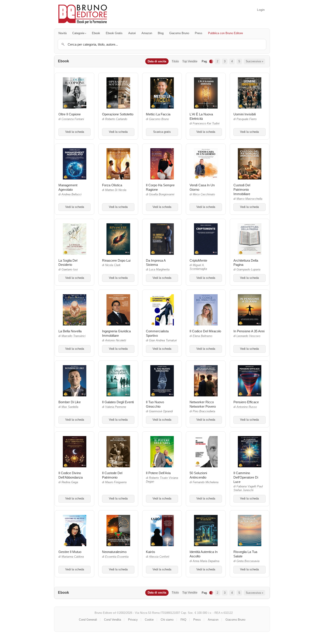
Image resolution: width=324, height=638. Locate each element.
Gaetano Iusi (69, 269)
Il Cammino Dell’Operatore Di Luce (245, 477)
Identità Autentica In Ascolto (204, 554)
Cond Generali (88, 619)
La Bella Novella (70, 331)
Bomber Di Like (69, 402)
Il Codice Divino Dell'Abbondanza (70, 475)
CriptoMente (198, 260)
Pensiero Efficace (246, 402)
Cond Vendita (112, 619)
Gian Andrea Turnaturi (163, 340)
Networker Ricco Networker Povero (203, 404)
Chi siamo (167, 619)
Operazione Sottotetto (117, 114)
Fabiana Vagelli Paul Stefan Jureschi (248, 488)
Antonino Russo (246, 407)
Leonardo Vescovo (248, 336)
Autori (132, 33)
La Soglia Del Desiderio (67, 263)
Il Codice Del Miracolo (205, 331)
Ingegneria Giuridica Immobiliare (116, 333)
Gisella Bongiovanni (161, 194)
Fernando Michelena (205, 482)
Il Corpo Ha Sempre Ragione (160, 187)
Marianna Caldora (72, 556)
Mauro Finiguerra (116, 482)
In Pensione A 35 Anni (248, 331)
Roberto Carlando (116, 119)
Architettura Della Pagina (245, 263)
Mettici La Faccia (158, 114)
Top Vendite (189, 61)
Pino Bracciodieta (204, 411)
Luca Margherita (159, 269)
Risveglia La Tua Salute (245, 554)
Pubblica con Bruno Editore (225, 33)
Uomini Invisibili (244, 114)
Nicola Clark (113, 265)
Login (261, 9)
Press (198, 33)
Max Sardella (69, 407)
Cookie (149, 619)
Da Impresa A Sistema (156, 263)
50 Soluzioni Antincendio (198, 475)
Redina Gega (69, 482)
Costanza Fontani (72, 119)
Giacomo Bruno (179, 33)
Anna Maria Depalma (206, 561)
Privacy (133, 619)
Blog (161, 33)
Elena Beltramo (202, 336)
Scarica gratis (162, 131)
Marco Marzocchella (249, 198)
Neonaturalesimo (114, 552)
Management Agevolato (67, 187)
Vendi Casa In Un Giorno (202, 187)
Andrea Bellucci (71, 194)
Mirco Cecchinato (204, 194)
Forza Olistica (112, 185)
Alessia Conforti (159, 556)
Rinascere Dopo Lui (116, 260)
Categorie (78, 33)
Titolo (175, 61)
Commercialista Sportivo (157, 333)
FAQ (183, 619)
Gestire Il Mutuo (69, 552)
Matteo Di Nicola (115, 190)
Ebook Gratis (114, 33)
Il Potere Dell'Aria (158, 473)
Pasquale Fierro (246, 119)
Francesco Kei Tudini (206, 123)
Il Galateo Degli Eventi (118, 402)
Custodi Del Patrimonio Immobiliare (241, 189)
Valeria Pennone (115, 407)
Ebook (96, 33)
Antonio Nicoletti (115, 340)
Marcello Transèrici (73, 336)
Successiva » (254, 61)
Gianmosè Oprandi (161, 411)
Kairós (150, 552)
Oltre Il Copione (69, 114)
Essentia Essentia (116, 556)
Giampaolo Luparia (248, 269)
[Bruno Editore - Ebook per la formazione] (82, 14)
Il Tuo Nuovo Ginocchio (155, 404)
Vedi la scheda (74, 131)
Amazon (147, 33)
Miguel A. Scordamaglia (198, 267)
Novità (62, 33)
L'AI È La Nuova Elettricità (201, 116)
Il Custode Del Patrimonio (112, 475)
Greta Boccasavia (247, 561)
